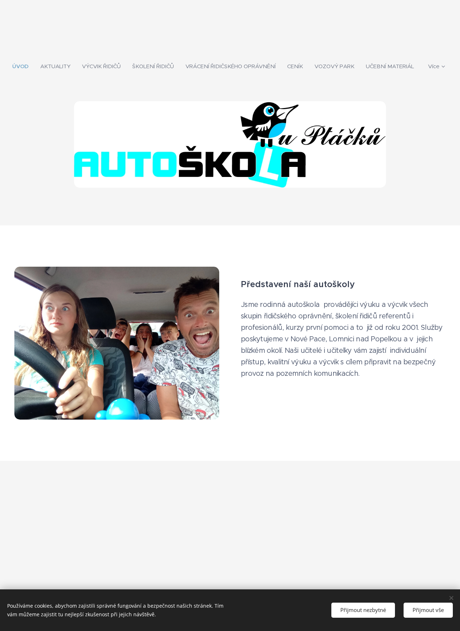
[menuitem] (23, 66)
